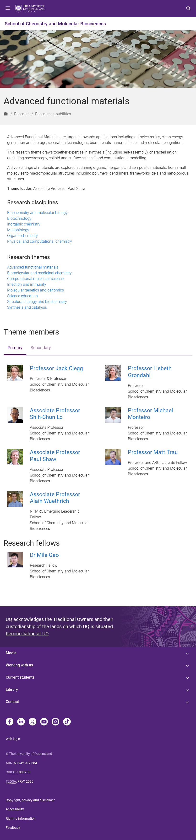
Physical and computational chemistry (39, 241)
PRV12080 (25, 781)
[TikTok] (67, 722)
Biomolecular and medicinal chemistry (39, 273)
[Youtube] (44, 722)
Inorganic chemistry (23, 224)
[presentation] (15, 348)
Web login (13, 739)
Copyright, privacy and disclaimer (30, 800)
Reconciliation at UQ (27, 634)
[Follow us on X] (32, 722)
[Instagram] (55, 722)
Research (22, 114)
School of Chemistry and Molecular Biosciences (55, 24)
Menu (7, 8)
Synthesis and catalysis (27, 307)
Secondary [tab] (41, 347)
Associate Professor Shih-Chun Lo (55, 414)
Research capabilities (53, 114)
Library (12, 689)
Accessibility (15, 809)
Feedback (13, 827)
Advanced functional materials (33, 267)
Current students (20, 677)
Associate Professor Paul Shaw (55, 455)
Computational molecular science (35, 278)
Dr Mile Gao (44, 555)
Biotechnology (19, 218)
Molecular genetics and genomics (35, 290)
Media (11, 653)
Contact (12, 701)
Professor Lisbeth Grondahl (150, 372)
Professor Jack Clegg (56, 368)
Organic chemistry (22, 235)
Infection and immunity (26, 284)
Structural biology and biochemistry (37, 301)
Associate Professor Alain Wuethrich (55, 498)
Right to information (21, 818)
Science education (22, 296)
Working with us (19, 665)
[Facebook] (9, 722)
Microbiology (18, 230)
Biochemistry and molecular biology (37, 212)
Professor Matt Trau (153, 452)
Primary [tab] (15, 347)
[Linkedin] (21, 722)
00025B (25, 772)
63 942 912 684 (25, 763)
